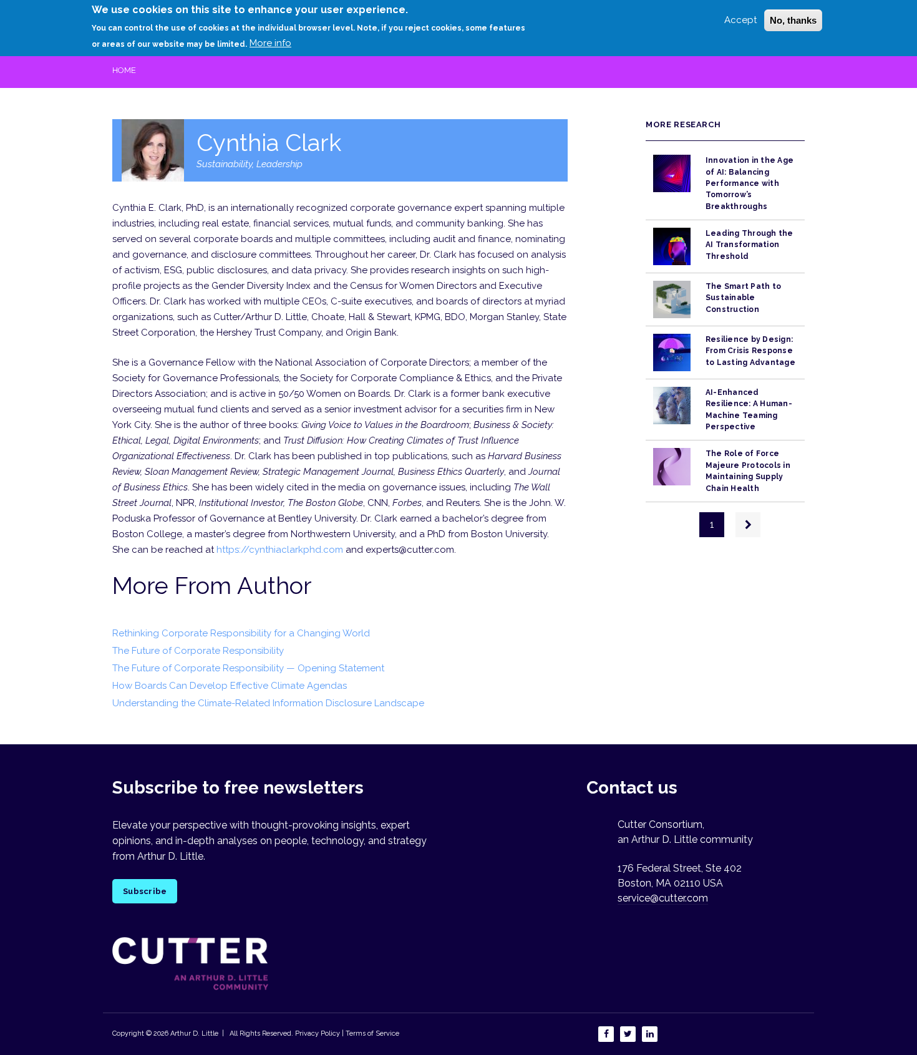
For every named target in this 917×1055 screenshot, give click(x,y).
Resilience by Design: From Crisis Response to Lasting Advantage (750, 351)
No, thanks (793, 20)
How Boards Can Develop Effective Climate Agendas (229, 685)
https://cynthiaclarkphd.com (279, 549)
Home (124, 70)
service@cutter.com (663, 898)
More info (270, 43)
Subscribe (145, 891)
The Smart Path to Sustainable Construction (743, 298)
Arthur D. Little (193, 1033)
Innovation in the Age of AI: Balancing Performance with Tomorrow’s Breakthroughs (749, 183)
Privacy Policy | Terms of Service (347, 1033)
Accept (740, 20)
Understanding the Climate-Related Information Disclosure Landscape (268, 703)
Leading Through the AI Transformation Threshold (749, 245)
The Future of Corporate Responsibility (198, 650)
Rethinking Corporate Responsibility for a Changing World (241, 633)
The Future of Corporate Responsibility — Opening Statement (248, 668)
